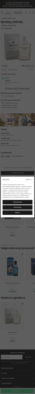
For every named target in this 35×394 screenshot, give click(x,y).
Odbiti (17, 212)
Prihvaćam (17, 202)
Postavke (17, 207)
